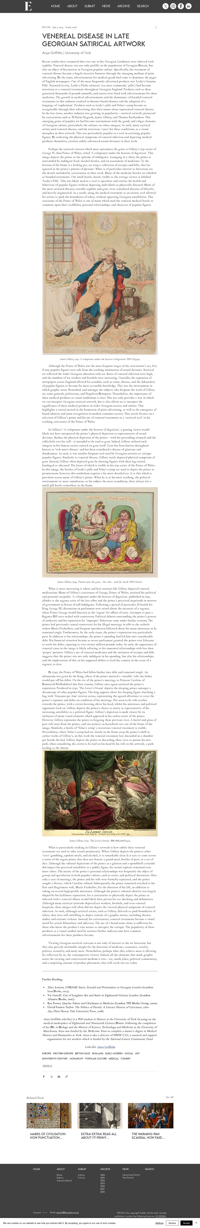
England (97, 1053)
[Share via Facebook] (43, 1076)
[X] (165, 6)
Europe (46, 1053)
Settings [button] (159, 1223)
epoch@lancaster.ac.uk (67, 1212)
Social (129, 1053)
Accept (186, 1223)
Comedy (126, 1058)
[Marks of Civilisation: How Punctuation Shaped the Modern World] (49, 1115)
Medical (114, 1058)
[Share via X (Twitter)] (51, 1076)
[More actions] (156, 27)
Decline (172, 1223)
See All (169, 1097)
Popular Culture (96, 1058)
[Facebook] (181, 6)
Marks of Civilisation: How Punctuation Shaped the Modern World (48, 1135)
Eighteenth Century (55, 1058)
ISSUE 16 (47, 1065)
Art (137, 1053)
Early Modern (114, 1053)
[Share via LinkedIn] (59, 1076)
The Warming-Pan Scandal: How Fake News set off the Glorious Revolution (149, 1135)
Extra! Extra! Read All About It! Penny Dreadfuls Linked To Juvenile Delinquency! (99, 1135)
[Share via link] (66, 1076)
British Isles (82, 1053)
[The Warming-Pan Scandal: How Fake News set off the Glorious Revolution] (150, 1115)
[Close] (196, 1223)
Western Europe (63, 1053)
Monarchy (76, 1058)
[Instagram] (173, 6)
